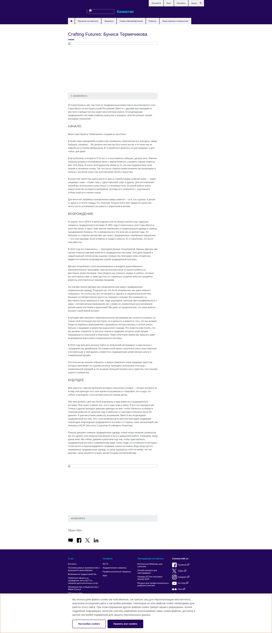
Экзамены (109, 21)
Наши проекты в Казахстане (175, 21)
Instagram (182, 577)
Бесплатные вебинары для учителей (149, 565)
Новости (152, 21)
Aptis (105, 576)
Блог (169, 3)
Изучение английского (88, 21)
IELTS (105, 564)
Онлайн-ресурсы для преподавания (147, 571)
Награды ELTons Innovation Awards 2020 (149, 578)
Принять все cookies (125, 624)
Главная (71, 21)
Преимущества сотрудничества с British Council (83, 588)
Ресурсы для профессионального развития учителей (153, 584)
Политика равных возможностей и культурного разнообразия (84, 569)
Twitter (181, 571)
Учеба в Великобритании (131, 21)
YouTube (182, 583)
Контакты (181, 3)
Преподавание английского (150, 558)
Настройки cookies (89, 624)
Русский (156, 3)
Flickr (180, 589)
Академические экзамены (115, 568)
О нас (71, 558)
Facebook (182, 565)
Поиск (202, 3)
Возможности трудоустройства (82, 574)
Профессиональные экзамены (117, 572)
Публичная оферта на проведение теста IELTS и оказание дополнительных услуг (83, 580)
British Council (76, 11)
